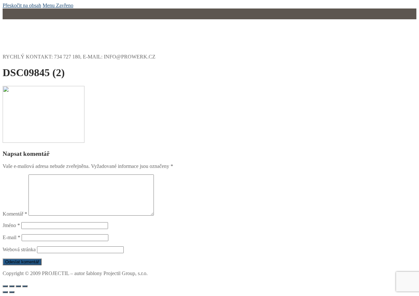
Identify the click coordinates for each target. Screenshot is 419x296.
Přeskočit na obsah (22, 5)
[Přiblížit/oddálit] (24, 286)
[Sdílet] (11, 286)
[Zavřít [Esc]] (5, 286)
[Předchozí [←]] (5, 292)
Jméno (11, 225)
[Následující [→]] (11, 292)
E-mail (11, 237)
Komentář (15, 214)
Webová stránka (19, 249)
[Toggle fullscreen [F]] (18, 286)
